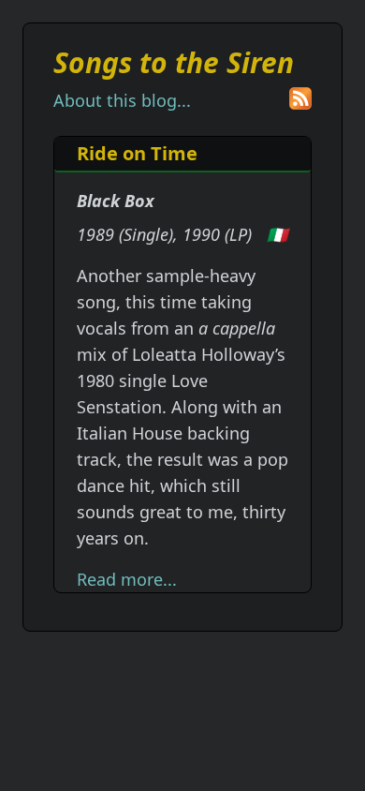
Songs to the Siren (173, 62)
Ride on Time (137, 153)
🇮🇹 (277, 234)
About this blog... (122, 100)
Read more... (127, 579)
